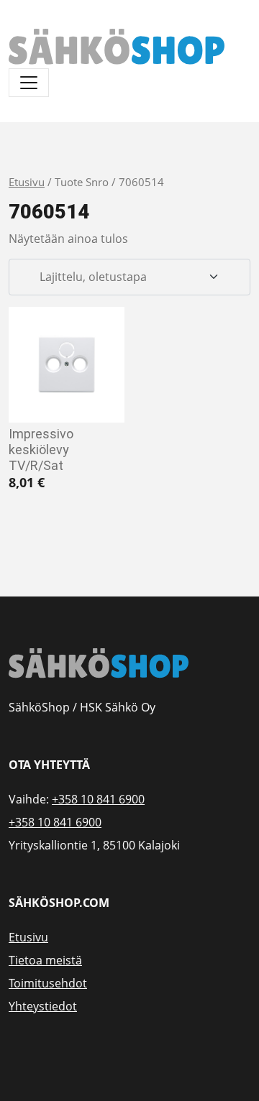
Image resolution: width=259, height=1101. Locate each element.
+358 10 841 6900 (98, 799)
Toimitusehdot (48, 983)
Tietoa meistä (45, 960)
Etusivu (27, 182)
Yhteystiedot (43, 1006)
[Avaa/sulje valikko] (29, 82)
